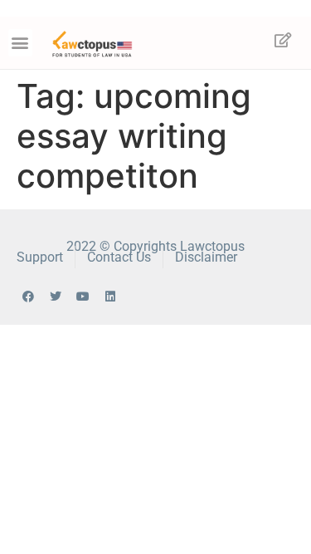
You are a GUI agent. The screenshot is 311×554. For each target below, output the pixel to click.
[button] (20, 42)
